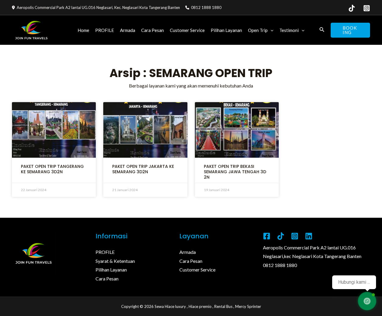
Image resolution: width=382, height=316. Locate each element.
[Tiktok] (280, 236)
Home (83, 30)
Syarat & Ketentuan (115, 261)
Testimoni (289, 30)
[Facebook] (266, 236)
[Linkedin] (308, 236)
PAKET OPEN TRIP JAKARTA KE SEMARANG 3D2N (143, 169)
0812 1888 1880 (280, 265)
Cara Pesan (152, 30)
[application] (270, 30)
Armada (127, 30)
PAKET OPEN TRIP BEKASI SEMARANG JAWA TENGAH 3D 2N (235, 171)
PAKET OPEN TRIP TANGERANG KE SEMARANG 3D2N (52, 169)
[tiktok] (351, 8)
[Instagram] (366, 8)
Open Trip (258, 30)
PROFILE (104, 30)
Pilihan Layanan (226, 30)
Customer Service (187, 30)
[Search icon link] (322, 30)
